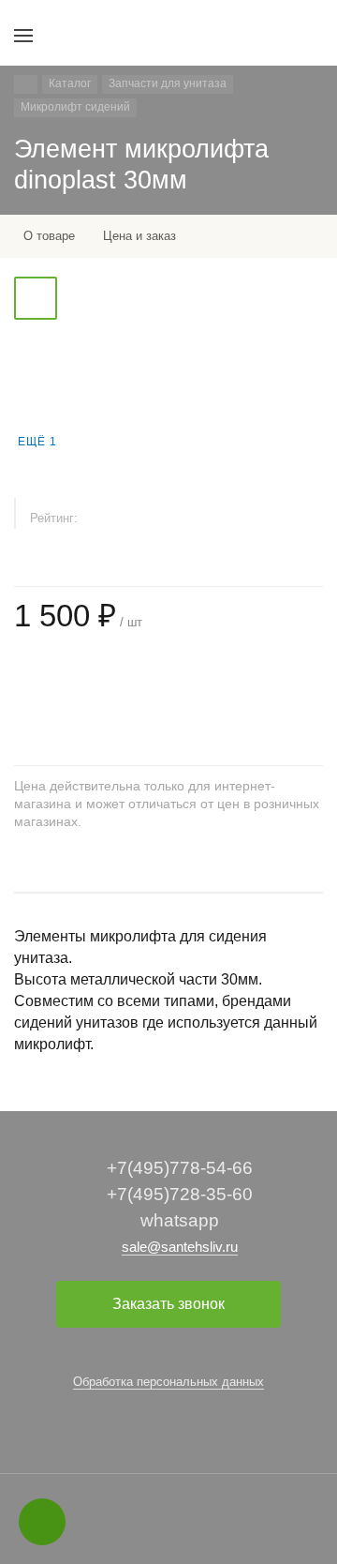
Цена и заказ (139, 236)
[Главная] (25, 84)
